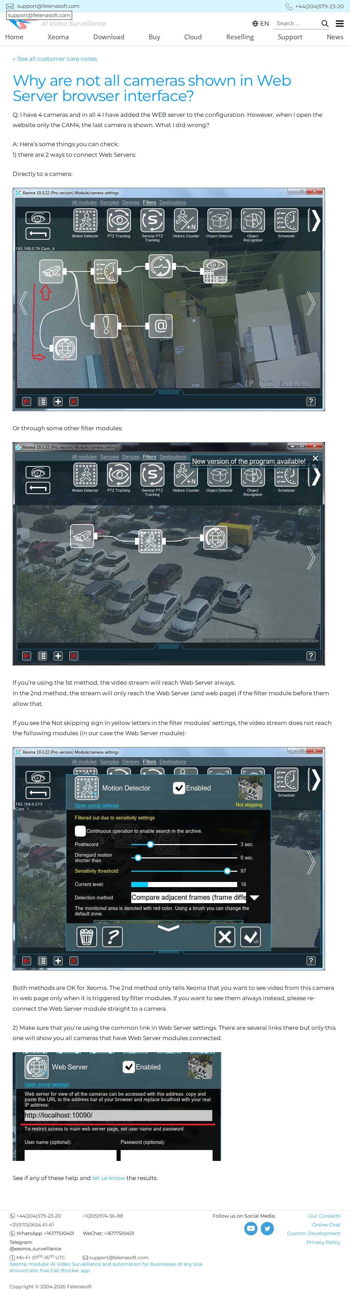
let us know (108, 1178)
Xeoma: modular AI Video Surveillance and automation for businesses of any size (106, 1264)
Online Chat (326, 1225)
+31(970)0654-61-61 (32, 1225)
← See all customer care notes (55, 58)
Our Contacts (324, 1216)
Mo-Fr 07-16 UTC (40, 1257)
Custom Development (313, 1233)
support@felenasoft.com (44, 6)
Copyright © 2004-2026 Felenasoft (51, 1287)
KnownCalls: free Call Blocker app (50, 1270)
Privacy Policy (323, 1242)
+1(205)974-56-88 (103, 1216)
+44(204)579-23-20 (38, 1216)
